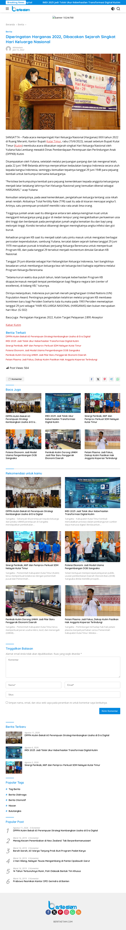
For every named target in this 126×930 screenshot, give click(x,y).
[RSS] (78, 912)
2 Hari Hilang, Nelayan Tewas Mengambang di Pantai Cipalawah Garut (51, 860)
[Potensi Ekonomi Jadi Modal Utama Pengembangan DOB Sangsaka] (23, 439)
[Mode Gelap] (113, 8)
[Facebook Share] (91, 379)
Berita (9, 31)
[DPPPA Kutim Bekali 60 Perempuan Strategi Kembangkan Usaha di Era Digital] (23, 403)
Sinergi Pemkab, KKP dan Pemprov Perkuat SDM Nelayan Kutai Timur (43, 345)
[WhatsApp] (72, 912)
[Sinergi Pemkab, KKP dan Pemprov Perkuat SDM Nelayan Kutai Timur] (102, 403)
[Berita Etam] (21, 8)
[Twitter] (54, 912)
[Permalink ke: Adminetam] (8, 48)
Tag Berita (14, 789)
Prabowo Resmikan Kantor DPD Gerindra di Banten (41, 881)
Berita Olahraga (17, 794)
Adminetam (18, 47)
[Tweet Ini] (98, 379)
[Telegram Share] (111, 379)
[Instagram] (66, 912)
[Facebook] (48, 912)
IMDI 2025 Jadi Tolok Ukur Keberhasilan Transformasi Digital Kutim (59, 2)
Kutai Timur (53, 141)
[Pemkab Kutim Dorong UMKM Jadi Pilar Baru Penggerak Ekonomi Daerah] (63, 439)
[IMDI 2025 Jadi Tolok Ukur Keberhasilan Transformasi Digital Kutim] (63, 403)
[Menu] (8, 8)
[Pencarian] (118, 8)
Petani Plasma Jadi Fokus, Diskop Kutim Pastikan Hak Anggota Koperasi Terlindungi (51, 359)
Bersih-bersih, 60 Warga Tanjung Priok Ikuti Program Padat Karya (49, 850)
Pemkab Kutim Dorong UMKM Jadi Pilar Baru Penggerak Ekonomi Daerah (46, 355)
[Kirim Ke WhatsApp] (117, 379)
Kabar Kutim (13, 325)
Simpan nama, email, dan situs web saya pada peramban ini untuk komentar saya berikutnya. (58, 702)
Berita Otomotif (17, 800)
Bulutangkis (15, 811)
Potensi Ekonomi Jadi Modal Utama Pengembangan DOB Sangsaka (43, 350)
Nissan (12, 805)
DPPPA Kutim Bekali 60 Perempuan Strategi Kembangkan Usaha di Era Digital (48, 336)
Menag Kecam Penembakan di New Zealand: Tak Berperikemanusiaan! (52, 840)
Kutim (18, 145)
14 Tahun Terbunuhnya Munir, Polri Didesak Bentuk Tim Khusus (47, 871)
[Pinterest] (60, 912)
